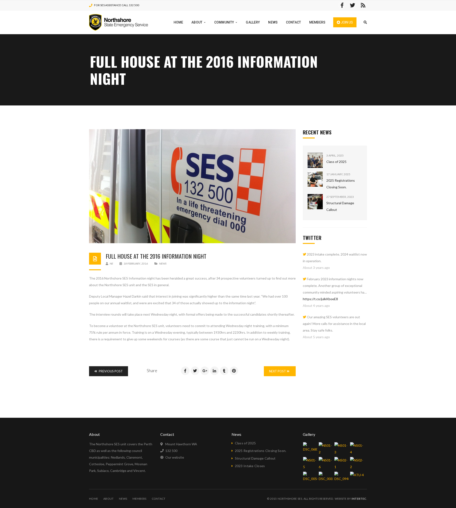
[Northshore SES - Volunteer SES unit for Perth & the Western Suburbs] (118, 22)
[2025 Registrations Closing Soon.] (315, 179)
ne (111, 263)
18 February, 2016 (135, 263)
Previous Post (110, 371)
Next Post (278, 371)
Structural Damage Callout (255, 458)
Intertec (359, 498)
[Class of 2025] (315, 160)
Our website (174, 457)
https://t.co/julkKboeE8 (320, 299)
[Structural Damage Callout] (315, 201)
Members (140, 498)
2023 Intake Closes (250, 466)
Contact (159, 498)
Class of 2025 (336, 162)
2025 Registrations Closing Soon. (260, 451)
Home (93, 498)
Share (152, 370)
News (162, 263)
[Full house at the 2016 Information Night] (192, 186)
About (108, 498)
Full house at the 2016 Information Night (156, 256)
